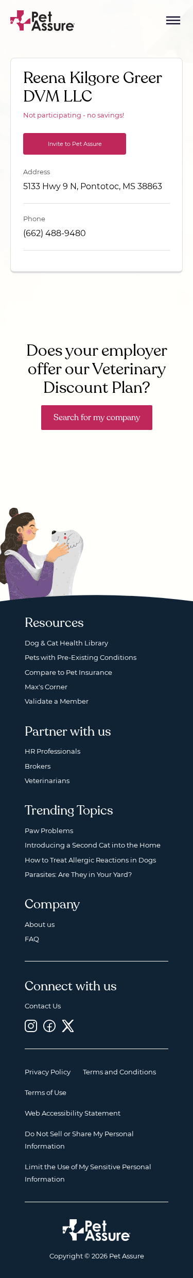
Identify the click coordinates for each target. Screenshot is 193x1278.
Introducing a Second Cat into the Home (93, 845)
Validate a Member (57, 701)
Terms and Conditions (119, 1072)
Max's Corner (46, 687)
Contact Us (43, 1006)
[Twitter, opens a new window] (68, 1026)
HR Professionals (52, 751)
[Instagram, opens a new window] (31, 1026)
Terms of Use (45, 1092)
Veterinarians (47, 780)
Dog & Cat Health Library (66, 643)
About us (40, 924)
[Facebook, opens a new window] (49, 1026)
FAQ (32, 939)
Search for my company (97, 417)
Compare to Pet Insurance (68, 672)
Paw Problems (49, 830)
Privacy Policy (48, 1072)
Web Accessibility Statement (72, 1113)
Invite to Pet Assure (75, 143)
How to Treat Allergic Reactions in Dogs (90, 860)
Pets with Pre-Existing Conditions (80, 657)
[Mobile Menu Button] (173, 20)
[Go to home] (42, 20)
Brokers (37, 766)
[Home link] (96, 1230)
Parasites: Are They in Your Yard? (78, 874)
